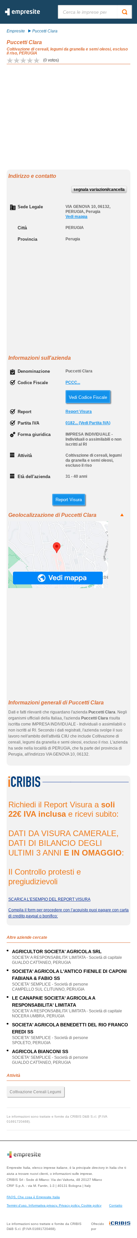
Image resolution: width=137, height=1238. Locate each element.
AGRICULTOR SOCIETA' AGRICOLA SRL (57, 951)
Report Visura (79, 411)
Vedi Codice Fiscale (88, 397)
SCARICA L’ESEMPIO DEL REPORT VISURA (49, 899)
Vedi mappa (76, 216)
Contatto (115, 1205)
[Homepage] (22, 14)
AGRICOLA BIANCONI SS (40, 1051)
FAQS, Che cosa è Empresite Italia (33, 1197)
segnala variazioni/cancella (99, 189)
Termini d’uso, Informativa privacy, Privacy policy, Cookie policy (54, 1205)
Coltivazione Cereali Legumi (35, 1092)
